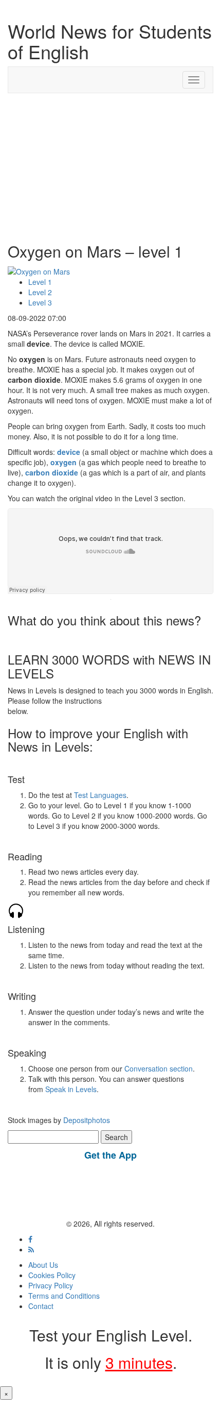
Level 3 (40, 302)
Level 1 (40, 282)
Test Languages (100, 795)
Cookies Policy (52, 1275)
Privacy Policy (50, 1285)
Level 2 (40, 292)
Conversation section (158, 1068)
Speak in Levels (71, 1089)
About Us (43, 1265)
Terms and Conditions (64, 1295)
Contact (40, 1306)
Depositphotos (85, 1120)
